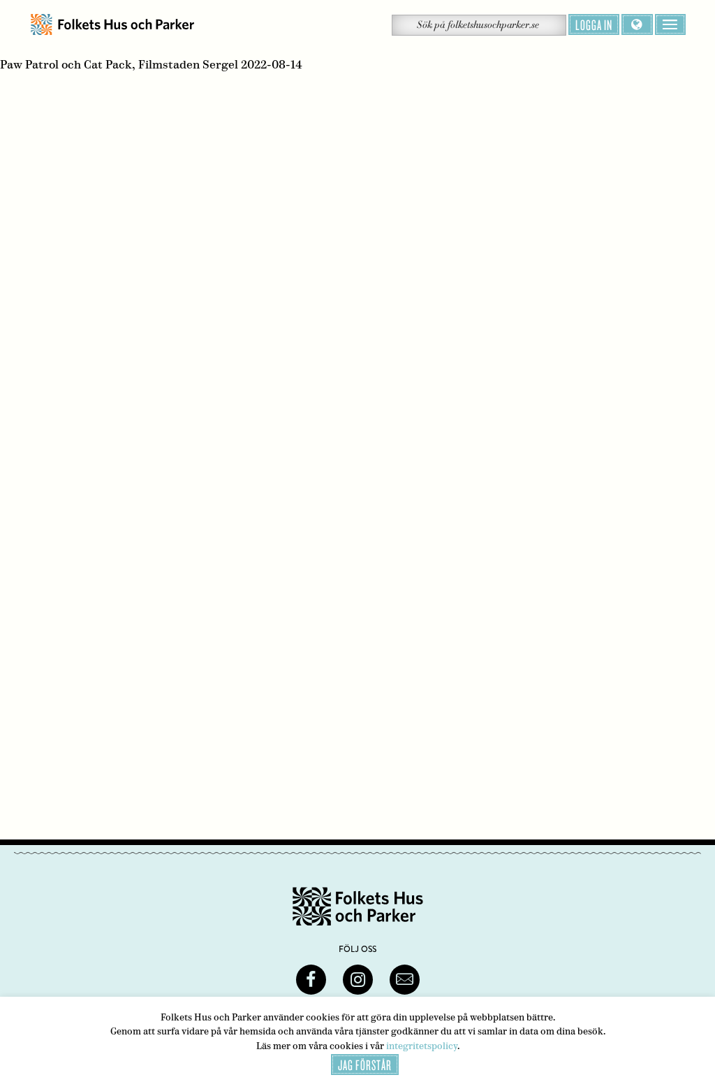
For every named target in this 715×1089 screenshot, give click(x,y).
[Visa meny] (670, 24)
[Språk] (637, 24)
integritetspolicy (421, 1046)
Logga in (593, 24)
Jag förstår (365, 1064)
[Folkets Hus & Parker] (112, 25)
